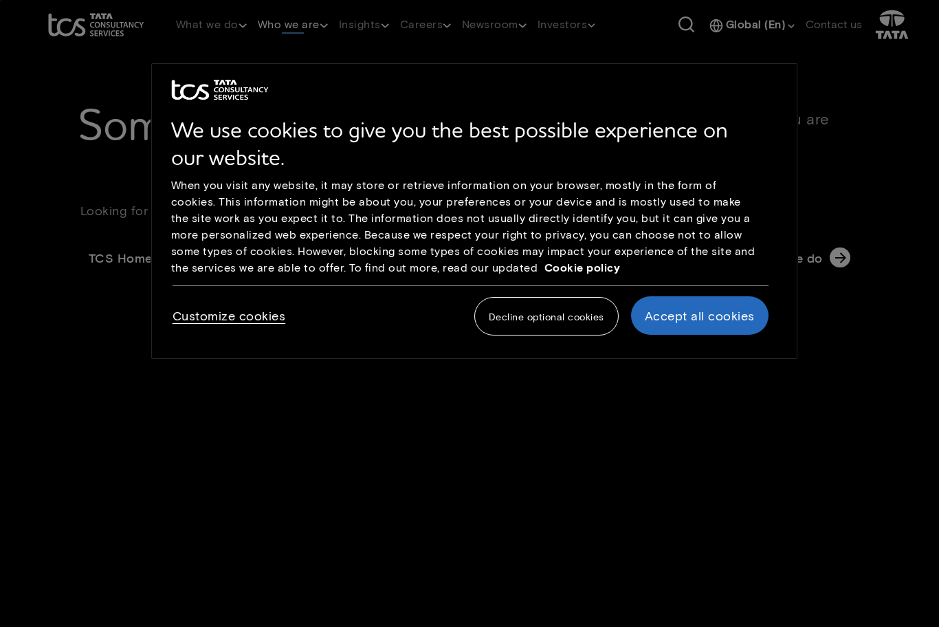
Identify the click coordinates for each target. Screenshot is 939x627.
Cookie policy (582, 267)
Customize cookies (229, 315)
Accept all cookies (700, 315)
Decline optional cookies (546, 316)
